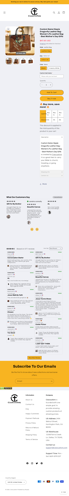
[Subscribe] (51, 381)
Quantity (43, 80)
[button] (4, 12)
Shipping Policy (31, 435)
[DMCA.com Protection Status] (6, 389)
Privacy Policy (31, 423)
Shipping (42, 43)
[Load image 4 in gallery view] (31, 61)
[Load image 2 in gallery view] (16, 61)
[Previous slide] (32, 229)
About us (29, 400)
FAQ (27, 409)
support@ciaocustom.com (56, 448)
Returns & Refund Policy (32, 429)
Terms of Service (32, 439)
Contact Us (30, 404)
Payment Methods (32, 418)
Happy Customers (32, 414)
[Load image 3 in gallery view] (23, 61)
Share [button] (44, 184)
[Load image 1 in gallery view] (9, 61)
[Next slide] (37, 229)
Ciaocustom (57, 154)
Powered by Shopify (23, 489)
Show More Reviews (34, 358)
